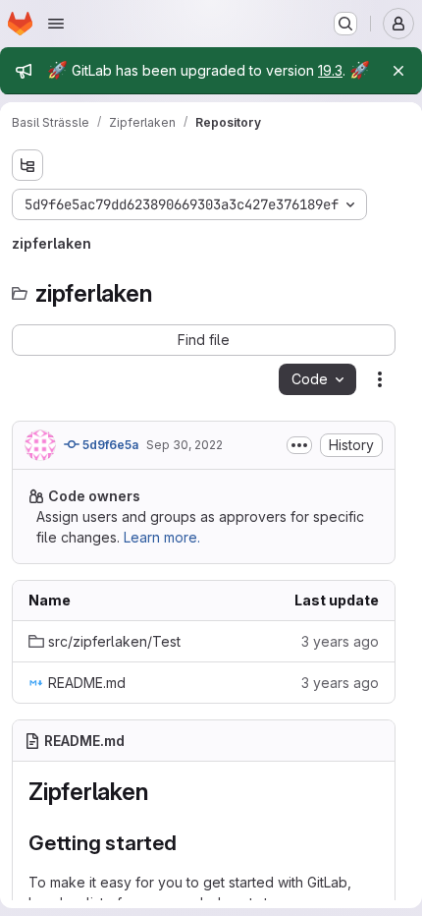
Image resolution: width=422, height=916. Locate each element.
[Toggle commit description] (299, 445)
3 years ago (340, 641)
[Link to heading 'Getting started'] (188, 842)
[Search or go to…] (345, 23)
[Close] (398, 71)
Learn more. (162, 537)
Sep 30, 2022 (184, 444)
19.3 (330, 70)
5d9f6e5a (108, 444)
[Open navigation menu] (56, 23)
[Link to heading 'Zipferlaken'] (160, 791)
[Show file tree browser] (27, 165)
